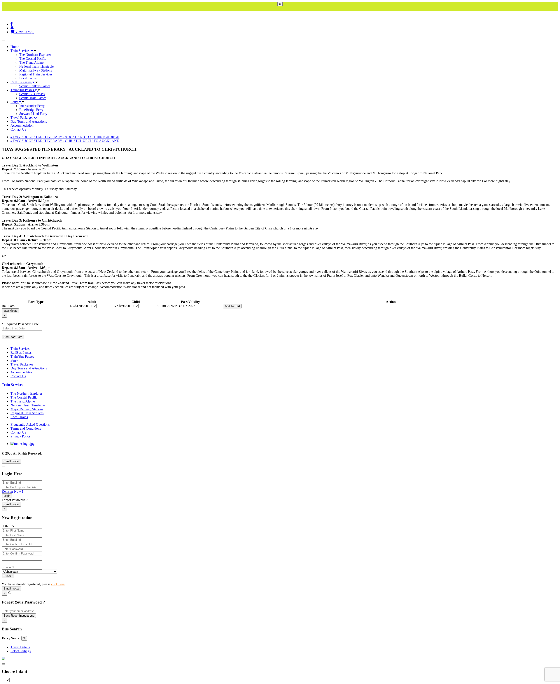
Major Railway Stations (35, 70)
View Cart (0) (24, 32)
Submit (8, 576)
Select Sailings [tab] (20, 651)
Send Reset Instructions (19, 615)
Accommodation (21, 125)
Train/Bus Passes (22, 90)
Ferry (14, 102)
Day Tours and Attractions (28, 121)
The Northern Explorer (35, 54)
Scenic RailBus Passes (34, 86)
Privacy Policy (20, 436)
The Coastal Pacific (32, 58)
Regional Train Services (35, 74)
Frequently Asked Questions (30, 424)
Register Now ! (12, 491)
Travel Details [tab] (20, 647)
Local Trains (28, 78)
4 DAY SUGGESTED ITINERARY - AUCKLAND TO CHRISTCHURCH (64, 137)
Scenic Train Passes (32, 98)
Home (14, 47)
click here (58, 584)
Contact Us (18, 129)
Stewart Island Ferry (33, 113)
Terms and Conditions (25, 428)
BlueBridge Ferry (31, 110)
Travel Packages (22, 117)
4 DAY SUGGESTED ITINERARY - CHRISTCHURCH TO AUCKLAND (64, 141)
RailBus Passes (21, 82)
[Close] (3, 466)
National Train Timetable (36, 66)
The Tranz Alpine (31, 62)
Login (7, 495)
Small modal (11, 461)
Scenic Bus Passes (32, 94)
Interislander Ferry (32, 106)
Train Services (20, 50)
